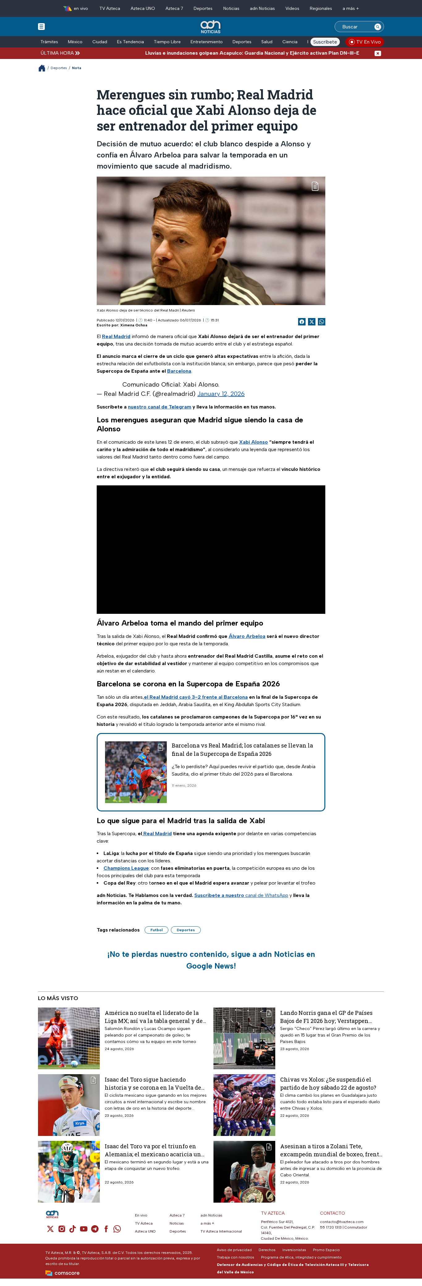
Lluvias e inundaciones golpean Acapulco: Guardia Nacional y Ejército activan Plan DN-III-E (225, 53)
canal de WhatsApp (241, 895)
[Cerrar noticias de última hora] (378, 53)
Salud (266, 41)
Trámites (49, 41)
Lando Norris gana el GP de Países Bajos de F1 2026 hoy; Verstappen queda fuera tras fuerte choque (326, 1016)
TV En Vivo (368, 42)
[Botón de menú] (41, 26)
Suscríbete (325, 42)
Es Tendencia (130, 41)
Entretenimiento (207, 41)
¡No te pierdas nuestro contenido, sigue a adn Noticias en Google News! (211, 959)
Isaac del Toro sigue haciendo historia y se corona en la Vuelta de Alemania (153, 1083)
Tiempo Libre (167, 41)
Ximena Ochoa (133, 325)
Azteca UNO (143, 8)
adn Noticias (262, 8)
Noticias (231, 8)
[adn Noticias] (211, 27)
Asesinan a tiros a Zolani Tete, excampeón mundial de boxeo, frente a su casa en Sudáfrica (331, 1150)
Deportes (203, 8)
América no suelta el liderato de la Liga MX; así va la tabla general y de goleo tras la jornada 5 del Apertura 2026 (154, 1016)
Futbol (156, 930)
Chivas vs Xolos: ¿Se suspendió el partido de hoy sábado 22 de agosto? (328, 1083)
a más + (351, 8)
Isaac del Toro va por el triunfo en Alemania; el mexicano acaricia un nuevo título (153, 1150)
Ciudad (99, 41)
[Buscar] (377, 26)
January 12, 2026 (221, 393)
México (75, 41)
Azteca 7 (174, 8)
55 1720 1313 (331, 1227)
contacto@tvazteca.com (342, 1222)
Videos (292, 8)
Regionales (321, 8)
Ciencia (290, 41)
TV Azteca (109, 8)
